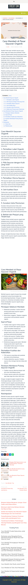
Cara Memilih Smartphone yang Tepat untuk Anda (16, 469)
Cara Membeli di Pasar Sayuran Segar (16, 476)
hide (10, 95)
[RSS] (14, 1)
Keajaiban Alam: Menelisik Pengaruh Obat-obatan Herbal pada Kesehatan (12, 555)
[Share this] (2, 454)
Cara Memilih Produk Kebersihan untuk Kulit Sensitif (13, 532)
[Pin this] (7, 454)
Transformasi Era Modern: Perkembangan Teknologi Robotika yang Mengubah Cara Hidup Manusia (14, 522)
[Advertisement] (14, 254)
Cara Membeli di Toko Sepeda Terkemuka (14, 576)
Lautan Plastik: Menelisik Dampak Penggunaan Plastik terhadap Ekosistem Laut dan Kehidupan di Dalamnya (13, 549)
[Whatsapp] (13, 454)
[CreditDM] (14, 6)
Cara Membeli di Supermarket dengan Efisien (12, 572)
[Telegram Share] (10, 454)
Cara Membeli (8, 483)
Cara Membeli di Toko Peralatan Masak (22, 488)
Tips (13, 483)
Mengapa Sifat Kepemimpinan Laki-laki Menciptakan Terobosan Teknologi (17, 463)
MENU (24, 13)
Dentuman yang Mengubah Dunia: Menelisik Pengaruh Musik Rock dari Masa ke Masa (12, 537)
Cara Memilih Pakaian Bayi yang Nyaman (7, 488)
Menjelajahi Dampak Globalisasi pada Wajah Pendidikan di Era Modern (12, 560)
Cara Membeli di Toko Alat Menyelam (12, 568)
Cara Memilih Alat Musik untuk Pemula (13, 564)
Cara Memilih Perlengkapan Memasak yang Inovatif (12, 543)
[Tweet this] (5, 454)
